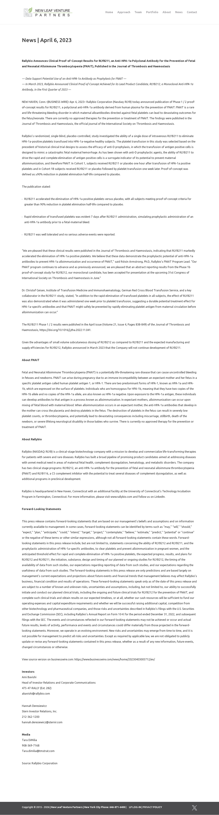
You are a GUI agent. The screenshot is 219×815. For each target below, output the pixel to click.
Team (138, 12)
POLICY (157, 807)
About (167, 12)
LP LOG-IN (135, 807)
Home (109, 12)
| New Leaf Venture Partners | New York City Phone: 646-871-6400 (87, 807)
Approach (123, 12)
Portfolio (152, 12)
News (179, 12)
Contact (192, 12)
